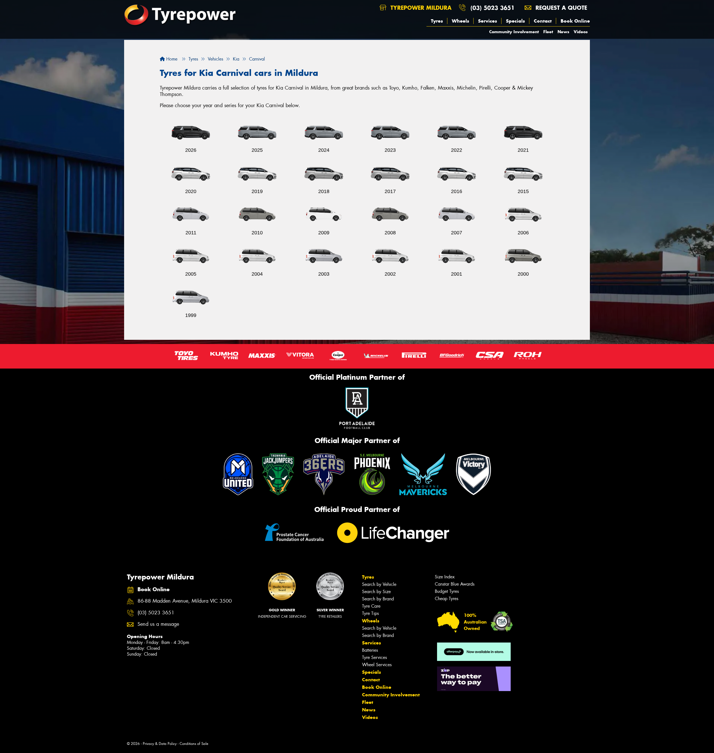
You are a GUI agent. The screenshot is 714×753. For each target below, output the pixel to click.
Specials (515, 21)
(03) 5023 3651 (493, 7)
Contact (543, 21)
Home (171, 59)
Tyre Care (371, 606)
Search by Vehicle (379, 584)
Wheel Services (377, 665)
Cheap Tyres (446, 599)
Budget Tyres (447, 591)
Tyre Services (374, 657)
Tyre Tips (370, 613)
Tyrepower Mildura (420, 7)
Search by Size (376, 592)
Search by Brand (378, 599)
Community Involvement (514, 31)
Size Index (445, 577)
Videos (581, 31)
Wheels (460, 21)
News (563, 31)
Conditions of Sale (194, 743)
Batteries (370, 650)
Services (487, 21)
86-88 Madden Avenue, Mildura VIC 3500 (185, 601)
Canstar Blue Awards (454, 584)
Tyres (437, 21)
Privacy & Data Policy (160, 743)
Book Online (575, 21)
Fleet (548, 31)
